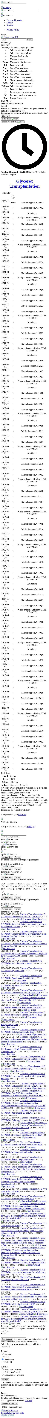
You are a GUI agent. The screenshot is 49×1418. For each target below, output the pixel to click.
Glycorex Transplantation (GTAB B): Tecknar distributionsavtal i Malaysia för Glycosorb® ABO (23, 933)
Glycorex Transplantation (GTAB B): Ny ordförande (21, 969)
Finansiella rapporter (10, 872)
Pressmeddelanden (14, 20)
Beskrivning (6, 773)
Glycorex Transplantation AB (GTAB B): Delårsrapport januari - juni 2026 (23, 915)
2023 (28, 884)
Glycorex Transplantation (25, 184)
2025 (11, 884)
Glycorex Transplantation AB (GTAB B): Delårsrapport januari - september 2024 (23, 1261)
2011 (36, 889)
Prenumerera (7, 1339)
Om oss (10, 23)
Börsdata (22, 814)
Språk (4, 847)
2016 (40, 886)
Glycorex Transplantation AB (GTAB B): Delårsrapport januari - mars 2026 (23, 991)
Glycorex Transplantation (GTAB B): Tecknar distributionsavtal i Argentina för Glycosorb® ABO (24, 943)
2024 (20, 884)
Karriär (12, 1413)
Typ (3, 844)
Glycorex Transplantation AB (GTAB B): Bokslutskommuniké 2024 (23, 1197)
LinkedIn (20, 1413)
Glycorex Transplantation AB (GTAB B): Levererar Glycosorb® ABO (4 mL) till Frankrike (23, 1076)
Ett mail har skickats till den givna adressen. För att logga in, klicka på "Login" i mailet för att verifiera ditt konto (24, 1384)
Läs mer (28, 1400)
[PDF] (24, 919)
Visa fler (5, 1324)
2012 (28, 889)
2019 (15, 886)
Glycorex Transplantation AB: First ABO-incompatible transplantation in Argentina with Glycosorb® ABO (23, 1318)
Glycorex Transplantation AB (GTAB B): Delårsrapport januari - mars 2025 (23, 1119)
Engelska (5, 864)
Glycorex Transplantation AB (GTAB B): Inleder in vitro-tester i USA (23, 1302)
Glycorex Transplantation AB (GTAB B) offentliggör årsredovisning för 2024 (23, 1133)
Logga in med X (10, 37)
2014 (11, 889)
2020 (6, 886)
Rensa (17, 857)
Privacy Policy (13, 30)
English (13, 174)
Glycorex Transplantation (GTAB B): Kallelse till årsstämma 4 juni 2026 (21, 1006)
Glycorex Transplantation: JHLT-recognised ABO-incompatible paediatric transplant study (21, 1049)
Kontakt (10, 25)
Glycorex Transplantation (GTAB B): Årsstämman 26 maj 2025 (21, 1111)
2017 (31, 886)
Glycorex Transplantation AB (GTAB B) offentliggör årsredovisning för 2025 (23, 1013)
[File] (8, 1019)
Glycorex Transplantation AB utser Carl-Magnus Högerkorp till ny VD (23, 998)
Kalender (6, 193)
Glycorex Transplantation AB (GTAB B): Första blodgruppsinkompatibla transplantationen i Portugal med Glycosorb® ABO (23, 1206)
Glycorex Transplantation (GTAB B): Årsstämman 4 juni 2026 (21, 976)
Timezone (5, 1346)
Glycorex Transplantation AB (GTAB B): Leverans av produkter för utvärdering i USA (23, 1272)
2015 (3, 889)
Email (3, 1333)
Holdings (30, 826)
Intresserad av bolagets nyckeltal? (15, 810)
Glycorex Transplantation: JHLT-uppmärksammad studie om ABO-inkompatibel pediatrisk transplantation (24, 1039)
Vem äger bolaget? (9, 822)
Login (29, 40)
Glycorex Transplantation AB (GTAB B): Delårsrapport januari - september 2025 (23, 1057)
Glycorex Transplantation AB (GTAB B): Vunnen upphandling (23, 1067)
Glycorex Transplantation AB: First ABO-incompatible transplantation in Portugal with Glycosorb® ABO (23, 1215)
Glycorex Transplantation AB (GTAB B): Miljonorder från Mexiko (23, 1150)
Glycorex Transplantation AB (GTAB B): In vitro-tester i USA (23, 1126)
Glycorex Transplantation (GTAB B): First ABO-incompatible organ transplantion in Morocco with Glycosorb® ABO (22, 1093)
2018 (23, 886)
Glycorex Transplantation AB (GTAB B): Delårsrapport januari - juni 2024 (23, 1310)
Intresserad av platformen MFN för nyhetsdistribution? (24, 113)
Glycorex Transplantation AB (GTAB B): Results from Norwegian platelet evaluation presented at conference (23, 1287)
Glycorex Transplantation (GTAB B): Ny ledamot (21, 984)
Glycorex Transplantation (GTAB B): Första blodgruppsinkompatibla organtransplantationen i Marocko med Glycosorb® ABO (23, 1104)
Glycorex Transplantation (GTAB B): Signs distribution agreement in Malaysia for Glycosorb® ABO (23, 924)
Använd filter (7, 857)
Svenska (4, 174)
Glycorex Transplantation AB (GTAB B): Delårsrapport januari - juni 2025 (23, 1084)
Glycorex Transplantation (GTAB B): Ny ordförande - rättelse (21, 962)
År (2, 842)
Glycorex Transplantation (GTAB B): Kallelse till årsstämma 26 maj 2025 (21, 1143)
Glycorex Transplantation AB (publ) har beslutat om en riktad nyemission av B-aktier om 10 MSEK (23, 1230)
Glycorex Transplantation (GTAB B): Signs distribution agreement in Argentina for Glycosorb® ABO (24, 953)
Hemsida (5, 1413)
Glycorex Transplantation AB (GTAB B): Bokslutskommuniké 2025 (23, 1030)
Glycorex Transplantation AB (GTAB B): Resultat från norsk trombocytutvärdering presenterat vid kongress (24, 1296)
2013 (20, 889)
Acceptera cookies (9, 1403)
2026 (3, 884)
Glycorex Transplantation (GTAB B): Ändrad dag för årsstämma (21, 1158)
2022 (36, 884)
